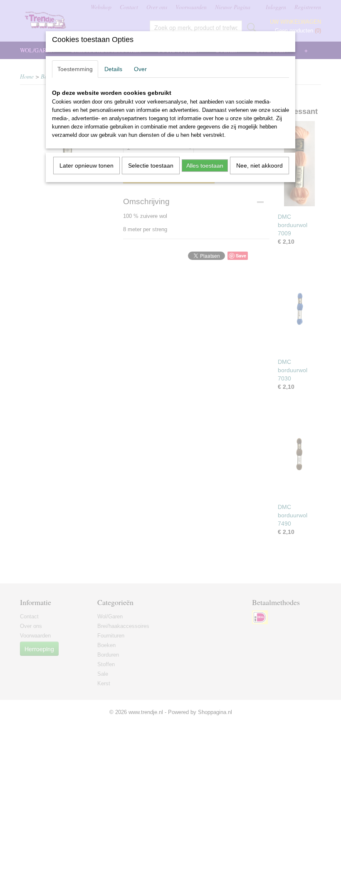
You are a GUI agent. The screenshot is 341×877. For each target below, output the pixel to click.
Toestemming (75, 69)
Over (140, 69)
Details (113, 69)
